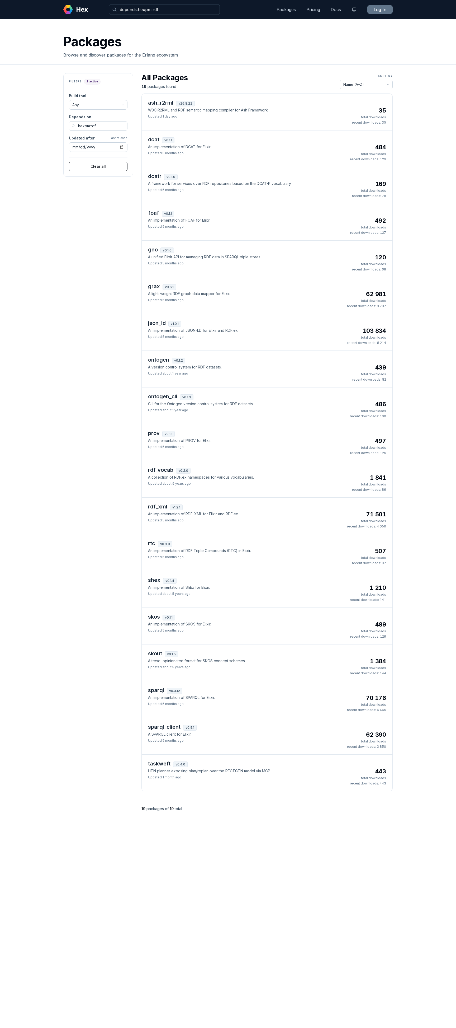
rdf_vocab (160, 470)
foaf (153, 213)
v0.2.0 (183, 471)
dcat (153, 139)
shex (154, 580)
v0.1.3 (186, 397)
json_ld (157, 323)
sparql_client (164, 727)
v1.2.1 (176, 507)
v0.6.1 (169, 287)
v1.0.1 (175, 324)
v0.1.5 (171, 654)
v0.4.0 (180, 764)
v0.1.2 (178, 360)
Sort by (385, 76)
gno (153, 249)
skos (154, 617)
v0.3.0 (165, 544)
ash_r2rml (160, 103)
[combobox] (164, 9)
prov (154, 433)
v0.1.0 (171, 177)
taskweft (159, 763)
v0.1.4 (169, 581)
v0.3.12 (174, 691)
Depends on (80, 117)
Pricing (313, 9)
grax (154, 286)
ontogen (158, 360)
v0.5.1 (190, 728)
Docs (336, 9)
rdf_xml (157, 506)
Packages (286, 9)
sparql (156, 690)
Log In (380, 9)
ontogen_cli (162, 396)
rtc (151, 543)
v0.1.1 (168, 140)
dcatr (155, 176)
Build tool (77, 96)
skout (155, 653)
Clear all (98, 166)
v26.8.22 (185, 103)
